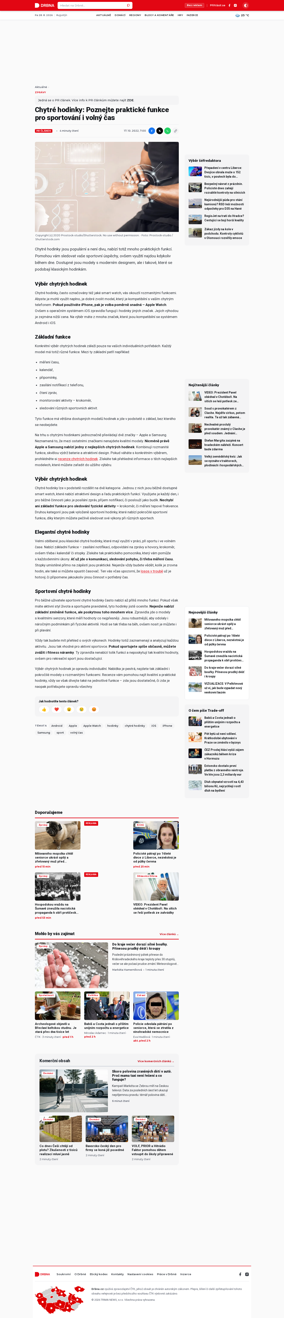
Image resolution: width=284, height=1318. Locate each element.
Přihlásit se (217, 5)
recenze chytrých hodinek (78, 459)
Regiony (135, 15)
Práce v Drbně (167, 1274)
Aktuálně (103, 15)
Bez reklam (194, 5)
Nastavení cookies (140, 1274)
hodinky (112, 725)
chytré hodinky (135, 725)
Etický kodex (98, 1274)
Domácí (120, 15)
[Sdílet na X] (159, 130)
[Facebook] (229, 5)
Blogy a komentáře (159, 15)
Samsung (43, 732)
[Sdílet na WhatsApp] (167, 130)
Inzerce (192, 15)
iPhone (167, 725)
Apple (73, 725)
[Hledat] (128, 5)
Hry (180, 15)
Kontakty (117, 1274)
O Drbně (80, 1274)
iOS (153, 725)
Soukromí (64, 1274)
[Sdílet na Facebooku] (151, 130)
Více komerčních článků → (156, 1061)
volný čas (76, 732)
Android (56, 725)
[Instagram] (235, 5)
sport (60, 732)
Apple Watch (92, 725)
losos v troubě (152, 571)
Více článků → (169, 934)
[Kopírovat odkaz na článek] (175, 130)
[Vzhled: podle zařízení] (245, 5)
